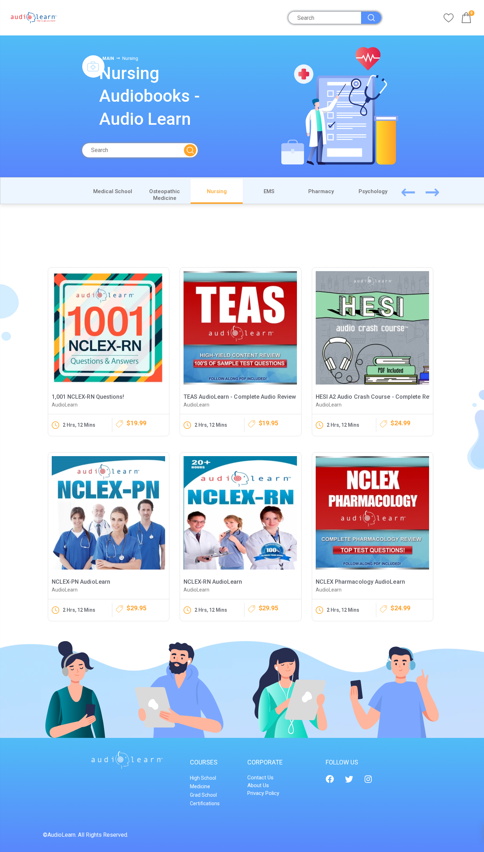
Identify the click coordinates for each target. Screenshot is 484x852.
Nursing (217, 191)
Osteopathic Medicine (164, 194)
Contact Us (260, 777)
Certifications (205, 803)
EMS (269, 191)
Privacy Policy (263, 793)
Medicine (200, 786)
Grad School (203, 795)
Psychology (373, 191)
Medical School (112, 191)
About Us (258, 785)
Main (108, 58)
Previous (416, 190)
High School (203, 778)
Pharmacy (321, 191)
